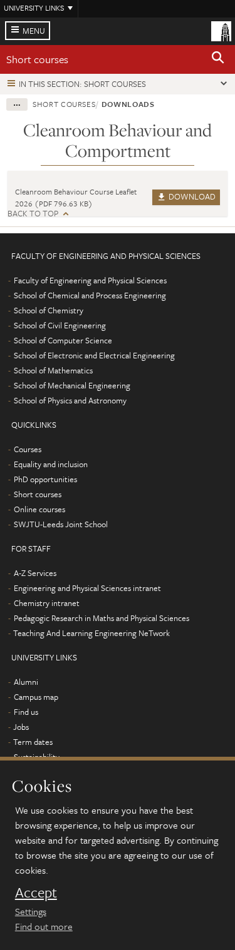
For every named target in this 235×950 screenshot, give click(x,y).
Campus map (36, 696)
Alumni (26, 681)
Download (191, 196)
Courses (27, 449)
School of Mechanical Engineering (72, 385)
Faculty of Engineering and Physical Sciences (90, 280)
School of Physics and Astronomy (70, 400)
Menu (34, 30)
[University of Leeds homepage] (221, 30)
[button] (218, 59)
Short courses (37, 59)
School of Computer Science (63, 340)
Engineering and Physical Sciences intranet (87, 588)
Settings (30, 911)
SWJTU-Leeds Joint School (61, 524)
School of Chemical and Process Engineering (90, 295)
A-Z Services (35, 573)
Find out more (44, 926)
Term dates (33, 741)
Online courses (39, 509)
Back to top (33, 214)
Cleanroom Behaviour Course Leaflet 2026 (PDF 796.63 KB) (76, 197)
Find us (26, 711)
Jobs (21, 726)
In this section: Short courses (82, 84)
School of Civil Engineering (60, 325)
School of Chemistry (48, 310)
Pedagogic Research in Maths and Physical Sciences (101, 618)
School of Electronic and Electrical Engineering (94, 355)
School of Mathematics (53, 370)
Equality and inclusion (51, 464)
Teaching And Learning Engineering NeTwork (91, 633)
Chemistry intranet (47, 603)
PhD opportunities (45, 479)
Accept (36, 892)
